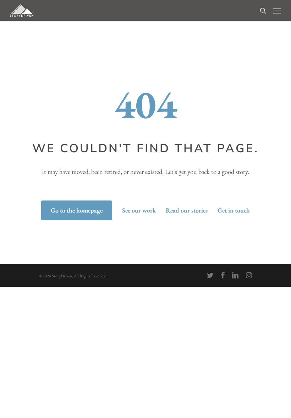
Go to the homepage (77, 210)
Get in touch (234, 210)
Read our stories (187, 210)
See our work (139, 210)
